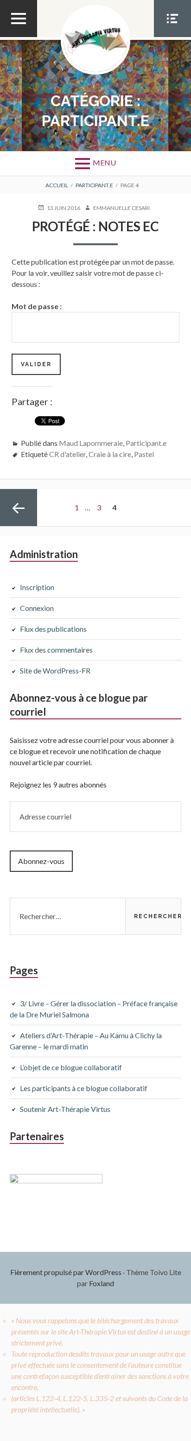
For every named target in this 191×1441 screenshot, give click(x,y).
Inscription (37, 587)
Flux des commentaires (56, 649)
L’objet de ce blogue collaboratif (71, 1067)
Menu (104, 162)
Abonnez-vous (41, 861)
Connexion (37, 607)
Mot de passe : (37, 306)
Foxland (101, 1283)
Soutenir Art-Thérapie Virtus (65, 1109)
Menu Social (172, 36)
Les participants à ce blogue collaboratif (83, 1088)
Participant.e (146, 442)
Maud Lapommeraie (91, 442)
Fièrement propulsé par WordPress (65, 1272)
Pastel (144, 454)
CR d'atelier (67, 454)
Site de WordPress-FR (55, 670)
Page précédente (18, 507)
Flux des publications (53, 628)
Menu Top (18, 36)
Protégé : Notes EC (95, 226)
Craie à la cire (110, 454)
